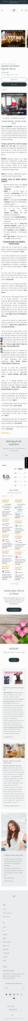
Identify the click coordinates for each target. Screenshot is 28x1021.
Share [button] (4, 89)
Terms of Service (7, 913)
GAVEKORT (5, 949)
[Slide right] (17, 61)
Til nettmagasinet (14, 610)
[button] (2, 10)
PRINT (4, 960)
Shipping (8, 74)
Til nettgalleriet (7, 737)
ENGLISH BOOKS (7, 942)
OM (3, 931)
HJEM (4, 927)
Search (4, 909)
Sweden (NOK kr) (13, 1009)
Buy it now (14, 84)
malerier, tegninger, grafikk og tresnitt (13, 727)
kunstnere (6, 865)
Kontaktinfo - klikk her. (9, 970)
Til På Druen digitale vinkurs (10, 806)
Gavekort (14, 660)
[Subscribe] (23, 455)
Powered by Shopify (20, 1018)
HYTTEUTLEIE (6, 953)
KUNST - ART (6, 946)
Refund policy (6, 916)
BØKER (4, 938)
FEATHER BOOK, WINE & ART (12, 1018)
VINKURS (5, 934)
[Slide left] (10, 61)
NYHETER (5, 957)
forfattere (16, 863)
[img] (4, 433)
